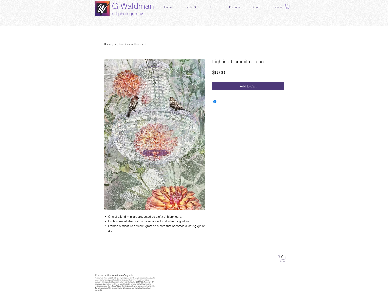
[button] (288, 6)
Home (108, 44)
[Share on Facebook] (214, 101)
